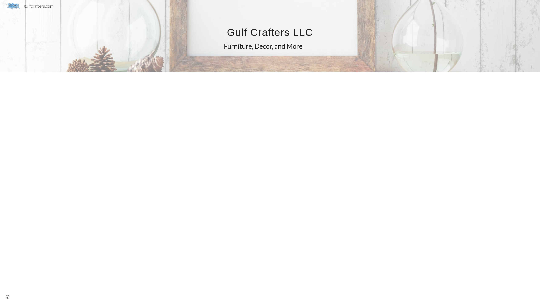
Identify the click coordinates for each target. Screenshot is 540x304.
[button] (8, 297)
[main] (270, 36)
